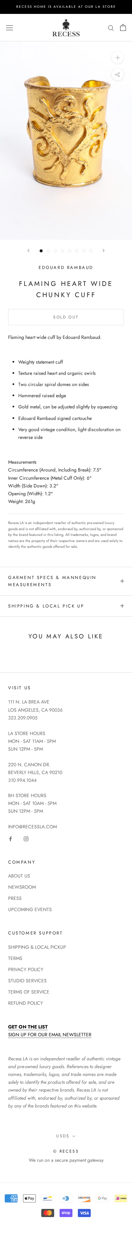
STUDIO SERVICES (27, 980)
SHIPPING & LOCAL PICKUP (37, 947)
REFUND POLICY (25, 1003)
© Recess (66, 1151)
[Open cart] (123, 27)
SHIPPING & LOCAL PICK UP (46, 606)
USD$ (63, 1136)
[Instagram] (26, 838)
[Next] (104, 250)
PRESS (15, 898)
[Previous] (28, 250)
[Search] (111, 28)
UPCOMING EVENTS (30, 909)
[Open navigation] (9, 27)
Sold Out (66, 317)
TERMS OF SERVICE (28, 991)
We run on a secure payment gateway (66, 1160)
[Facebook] (10, 838)
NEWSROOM (22, 887)
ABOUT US (19, 875)
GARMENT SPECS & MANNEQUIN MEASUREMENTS (52, 581)
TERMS (15, 958)
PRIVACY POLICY (25, 969)
